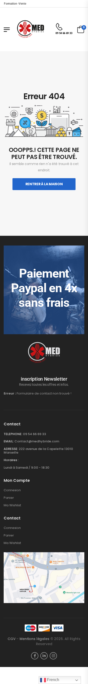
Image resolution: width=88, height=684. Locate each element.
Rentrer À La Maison (44, 184)
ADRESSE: (11, 449)
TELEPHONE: (13, 434)
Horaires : (11, 460)
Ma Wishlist (12, 505)
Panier (9, 498)
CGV (12, 638)
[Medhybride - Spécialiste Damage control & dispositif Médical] (30, 29)
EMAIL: (9, 441)
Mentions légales (34, 638)
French (52, 680)
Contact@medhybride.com (36, 441)
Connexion (12, 490)
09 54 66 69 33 (34, 434)
